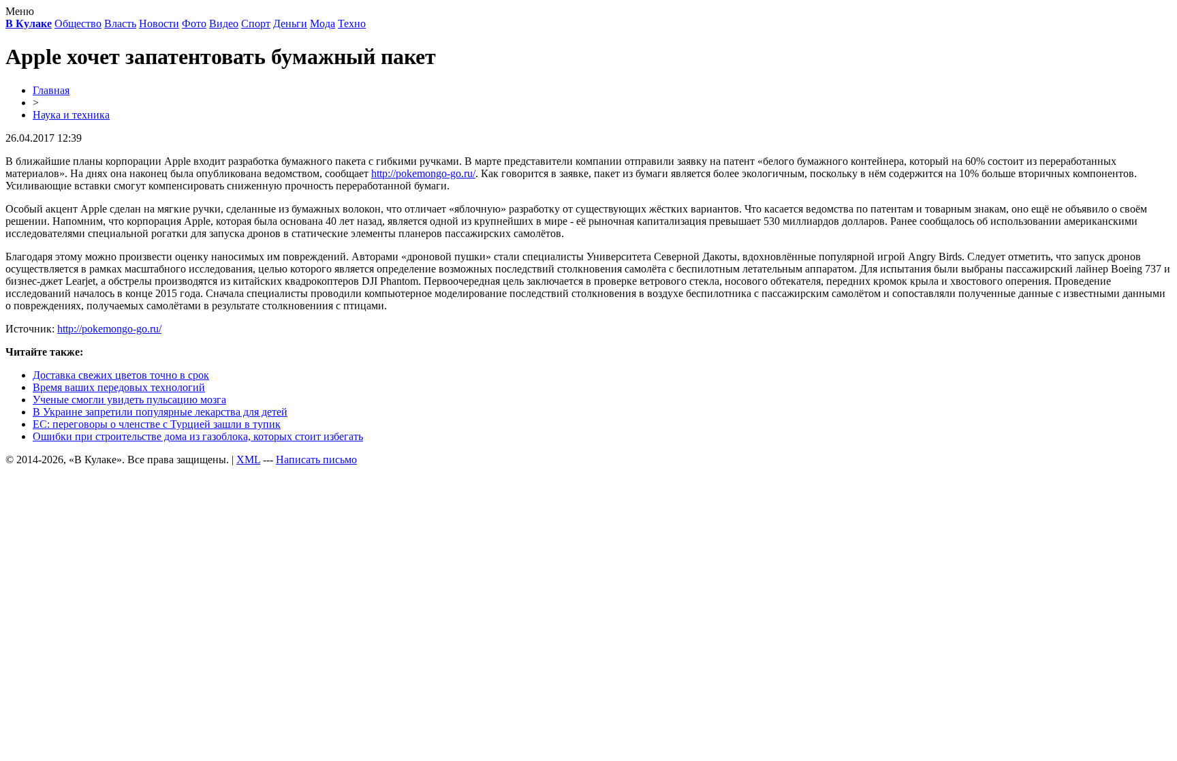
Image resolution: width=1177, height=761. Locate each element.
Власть (120, 23)
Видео (223, 23)
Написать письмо (316, 459)
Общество (77, 23)
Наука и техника (71, 115)
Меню (19, 11)
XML (248, 459)
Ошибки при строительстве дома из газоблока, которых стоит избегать (198, 436)
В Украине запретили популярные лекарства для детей (160, 412)
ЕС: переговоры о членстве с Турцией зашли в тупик (157, 424)
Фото (194, 23)
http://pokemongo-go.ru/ (423, 173)
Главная (51, 90)
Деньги (290, 23)
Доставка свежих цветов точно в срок (121, 375)
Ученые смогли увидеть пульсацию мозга (129, 399)
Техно (352, 23)
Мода (322, 23)
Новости (159, 23)
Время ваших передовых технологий (119, 387)
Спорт (255, 23)
